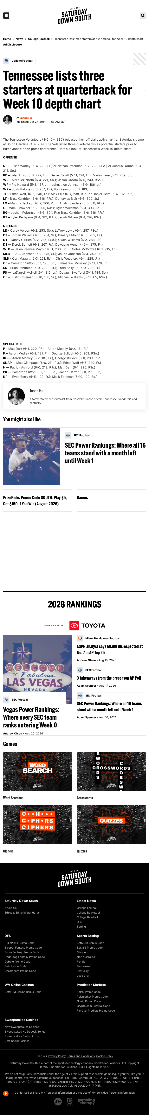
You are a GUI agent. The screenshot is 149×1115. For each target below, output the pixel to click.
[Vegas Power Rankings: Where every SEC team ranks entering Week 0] (37, 669)
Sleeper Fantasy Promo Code (23, 947)
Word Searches (13, 797)
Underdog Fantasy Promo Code (25, 956)
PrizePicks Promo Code (19, 942)
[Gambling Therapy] (86, 1101)
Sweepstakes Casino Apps (22, 1036)
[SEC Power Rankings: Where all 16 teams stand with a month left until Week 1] (31, 456)
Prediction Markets (91, 985)
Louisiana (83, 975)
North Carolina (86, 956)
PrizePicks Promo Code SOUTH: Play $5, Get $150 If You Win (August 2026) (35, 500)
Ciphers (8, 851)
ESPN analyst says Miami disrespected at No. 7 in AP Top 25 (110, 649)
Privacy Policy (57, 1056)
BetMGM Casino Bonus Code (23, 991)
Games (82, 497)
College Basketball (88, 912)
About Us (10, 907)
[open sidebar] (6, 15)
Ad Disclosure (12, 44)
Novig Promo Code (89, 1001)
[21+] (58, 1101)
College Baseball (87, 917)
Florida (81, 961)
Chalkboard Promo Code (20, 970)
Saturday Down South (21, 901)
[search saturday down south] (143, 15)
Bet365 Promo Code (90, 947)
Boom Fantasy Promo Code (22, 952)
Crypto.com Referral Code (93, 1005)
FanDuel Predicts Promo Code (96, 1010)
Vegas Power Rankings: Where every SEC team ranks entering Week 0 (31, 717)
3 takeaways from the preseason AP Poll (109, 678)
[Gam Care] (70, 1101)
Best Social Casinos (17, 1040)
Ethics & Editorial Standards (22, 912)
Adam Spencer (86, 685)
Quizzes (82, 851)
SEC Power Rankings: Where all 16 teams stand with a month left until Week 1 (105, 453)
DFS (79, 921)
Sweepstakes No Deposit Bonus (25, 1031)
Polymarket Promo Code (92, 996)
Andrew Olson (12, 733)
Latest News (86, 901)
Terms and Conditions (81, 1056)
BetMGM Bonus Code (90, 942)
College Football (87, 907)
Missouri (82, 952)
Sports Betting (88, 936)
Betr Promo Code (15, 966)
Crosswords (85, 797)
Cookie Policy (104, 1056)
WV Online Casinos (19, 985)
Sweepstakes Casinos (21, 1020)
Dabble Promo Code (17, 961)
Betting (81, 926)
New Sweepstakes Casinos (22, 1026)
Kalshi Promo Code (89, 991)
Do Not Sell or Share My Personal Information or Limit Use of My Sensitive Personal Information (75, 1092)
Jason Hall (26, 117)
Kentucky (83, 970)
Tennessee (83, 966)
